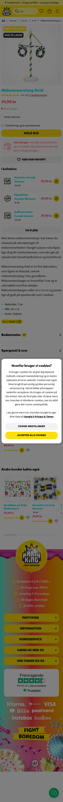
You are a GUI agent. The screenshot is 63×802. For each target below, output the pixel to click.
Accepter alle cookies (31, 435)
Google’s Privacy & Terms (38, 416)
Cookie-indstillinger (31, 426)
